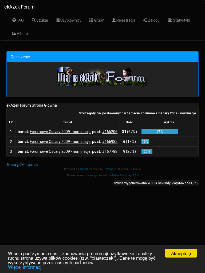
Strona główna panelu (22, 165)
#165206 (109, 132)
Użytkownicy (70, 20)
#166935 (109, 141)
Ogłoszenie (20, 57)
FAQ (20, 20)
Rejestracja (125, 20)
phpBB (84, 168)
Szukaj (42, 20)
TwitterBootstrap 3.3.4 (125, 175)
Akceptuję (181, 253)
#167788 (109, 151)
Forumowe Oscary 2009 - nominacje (168, 113)
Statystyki (181, 20)
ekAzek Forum (19, 7)
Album (22, 33)
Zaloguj (153, 20)
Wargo (94, 175)
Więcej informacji (25, 266)
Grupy (98, 20)
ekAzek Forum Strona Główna (31, 105)
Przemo (108, 168)
